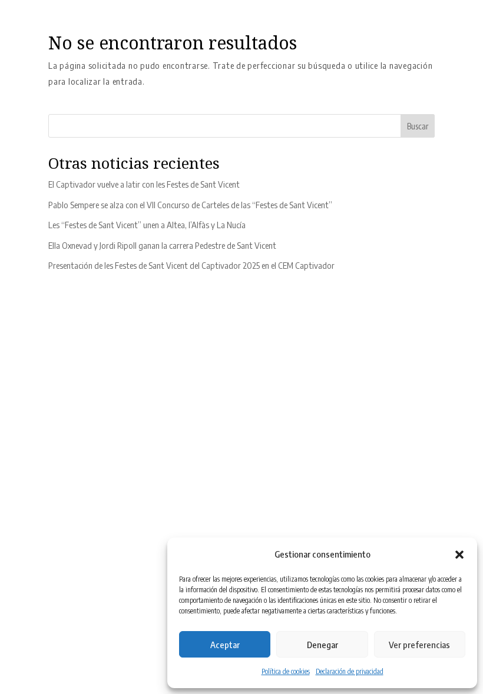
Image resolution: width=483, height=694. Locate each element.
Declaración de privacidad (349, 671)
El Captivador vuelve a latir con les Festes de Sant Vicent (144, 184)
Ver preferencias (419, 644)
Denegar (322, 644)
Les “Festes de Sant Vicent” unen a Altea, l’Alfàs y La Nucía (147, 224)
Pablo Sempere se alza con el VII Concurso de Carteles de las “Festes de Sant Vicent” (190, 204)
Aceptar (225, 644)
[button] (459, 554)
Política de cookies (286, 671)
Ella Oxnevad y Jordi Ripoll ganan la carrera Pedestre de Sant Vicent (162, 245)
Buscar (417, 126)
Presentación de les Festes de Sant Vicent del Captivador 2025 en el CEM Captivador (191, 265)
